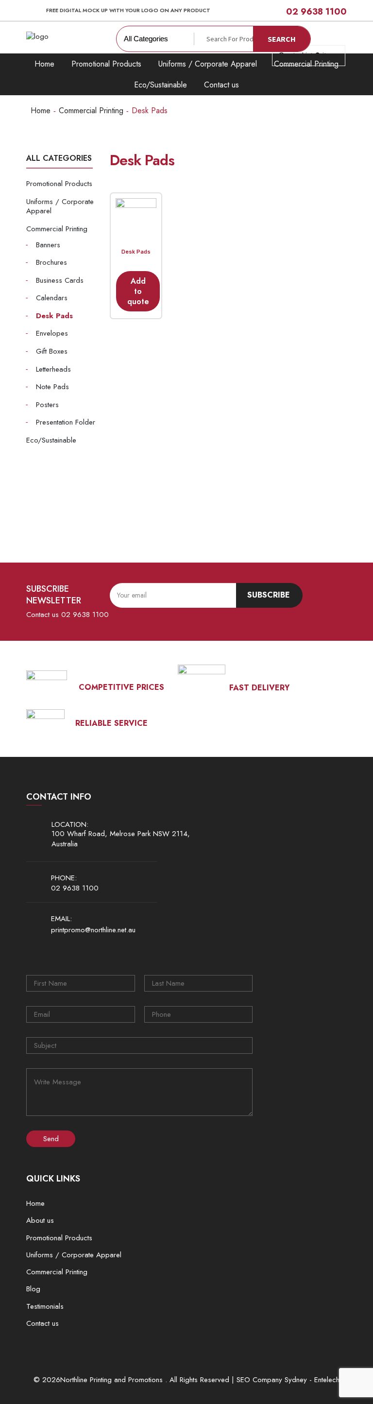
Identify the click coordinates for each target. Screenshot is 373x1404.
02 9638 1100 (316, 11)
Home (44, 63)
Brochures (51, 262)
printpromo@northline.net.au (93, 930)
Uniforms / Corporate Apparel (207, 63)
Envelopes (52, 333)
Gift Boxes (52, 351)
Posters (47, 404)
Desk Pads (54, 315)
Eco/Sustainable (160, 84)
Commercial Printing (91, 110)
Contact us (221, 84)
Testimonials (45, 1306)
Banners (48, 245)
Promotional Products (106, 63)
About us (40, 1220)
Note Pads (52, 386)
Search (282, 39)
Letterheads (53, 369)
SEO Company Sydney (272, 1380)
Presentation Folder (65, 422)
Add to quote (138, 291)
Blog (33, 1289)
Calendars (52, 297)
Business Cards (60, 280)
